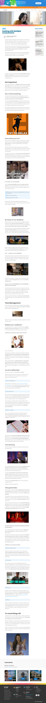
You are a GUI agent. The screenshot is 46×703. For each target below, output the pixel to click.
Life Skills (27, 688)
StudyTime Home (18, 687)
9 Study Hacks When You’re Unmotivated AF (39, 50)
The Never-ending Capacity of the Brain (23, 673)
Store (39, 7)
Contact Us (38, 691)
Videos (17, 691)
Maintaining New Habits (39, 42)
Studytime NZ (13, 36)
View (10, 678)
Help (37, 687)
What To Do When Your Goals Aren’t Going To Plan (39, 33)
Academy (42, 7)
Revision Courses (29, 689)
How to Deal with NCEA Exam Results (10, 673)
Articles (17, 690)
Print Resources (18, 695)
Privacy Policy (38, 690)
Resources (17, 689)
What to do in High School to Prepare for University (35, 672)
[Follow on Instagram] (38, 695)
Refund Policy (38, 689)
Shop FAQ (37, 688)
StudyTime (35, 7)
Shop (17, 696)
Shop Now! (38, 3)
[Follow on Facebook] (36, 695)
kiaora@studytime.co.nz (29, 694)
